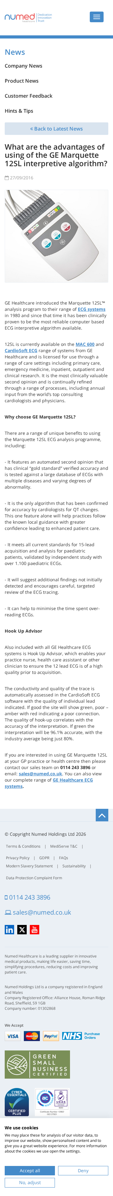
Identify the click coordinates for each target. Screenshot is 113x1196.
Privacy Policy (18, 857)
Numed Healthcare (28, 17)
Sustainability (74, 866)
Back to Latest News (58, 128)
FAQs (63, 857)
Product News (22, 80)
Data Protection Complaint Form (34, 877)
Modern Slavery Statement (29, 866)
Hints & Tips (19, 110)
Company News (23, 65)
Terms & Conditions (23, 846)
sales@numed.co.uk (41, 912)
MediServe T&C (64, 846)
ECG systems (91, 309)
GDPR (44, 857)
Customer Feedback (28, 95)
